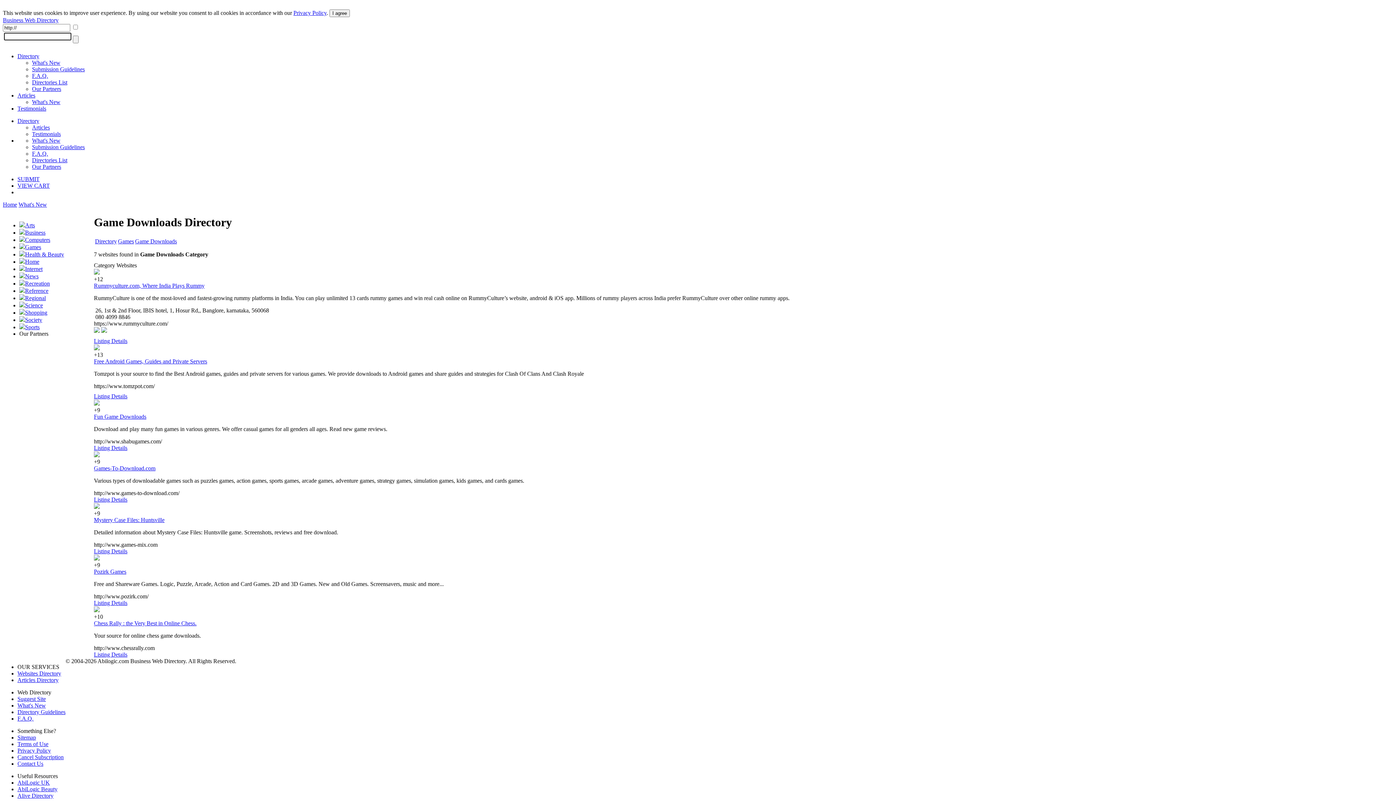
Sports (32, 327)
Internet (34, 269)
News (32, 276)
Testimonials (31, 108)
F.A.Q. (40, 76)
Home (10, 205)
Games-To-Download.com (124, 468)
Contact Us (30, 764)
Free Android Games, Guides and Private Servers (150, 361)
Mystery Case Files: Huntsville (129, 520)
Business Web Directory (31, 20)
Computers (37, 240)
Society (33, 320)
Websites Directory (39, 673)
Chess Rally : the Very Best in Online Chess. (145, 623)
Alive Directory (35, 796)
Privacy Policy (310, 13)
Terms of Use (32, 744)
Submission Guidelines (58, 69)
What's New (46, 63)
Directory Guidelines (41, 712)
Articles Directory (38, 680)
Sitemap (26, 737)
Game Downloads (156, 241)
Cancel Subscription (40, 757)
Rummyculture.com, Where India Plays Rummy (149, 286)
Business (35, 233)
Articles (26, 95)
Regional (35, 298)
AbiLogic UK (33, 783)
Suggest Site (31, 699)
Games (33, 247)
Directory (28, 56)
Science (34, 305)
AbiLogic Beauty (37, 789)
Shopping (36, 313)
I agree (339, 13)
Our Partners (46, 89)
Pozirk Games (110, 572)
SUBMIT (28, 179)
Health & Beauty (44, 254)
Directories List (49, 82)
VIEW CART (33, 186)
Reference (36, 291)
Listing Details (110, 341)
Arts (30, 225)
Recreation (37, 283)
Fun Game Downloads (120, 417)
